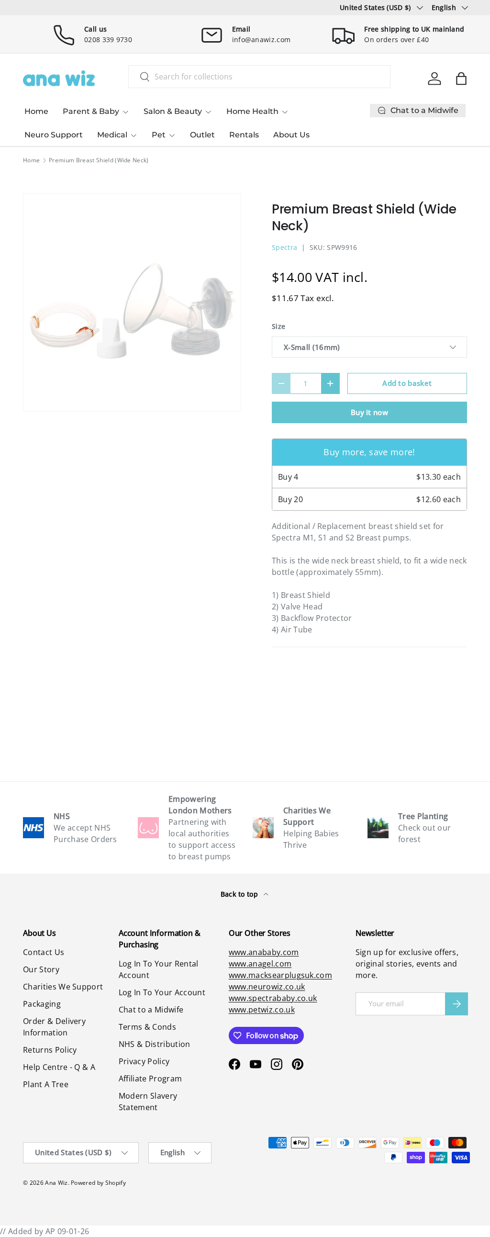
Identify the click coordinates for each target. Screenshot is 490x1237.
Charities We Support (63, 986)
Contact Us (43, 952)
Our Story (41, 969)
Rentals (244, 134)
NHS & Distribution (154, 1044)
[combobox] (259, 77)
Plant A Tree (45, 1084)
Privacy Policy (144, 1061)
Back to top (240, 894)
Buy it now (369, 412)
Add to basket (407, 383)
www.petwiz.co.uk (262, 1009)
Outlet (202, 134)
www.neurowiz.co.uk (267, 986)
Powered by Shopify (98, 1183)
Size (278, 326)
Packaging (42, 1004)
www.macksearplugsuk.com (280, 975)
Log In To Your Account (162, 992)
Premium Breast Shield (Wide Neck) (99, 160)
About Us (291, 134)
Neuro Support (53, 134)
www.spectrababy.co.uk (273, 998)
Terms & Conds (147, 1027)
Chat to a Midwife (151, 1009)
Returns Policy (50, 1050)
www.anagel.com (260, 963)
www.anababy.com (264, 952)
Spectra (284, 247)
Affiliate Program (150, 1078)
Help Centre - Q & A (59, 1067)
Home (36, 111)
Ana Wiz (56, 1183)
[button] (461, 78)
